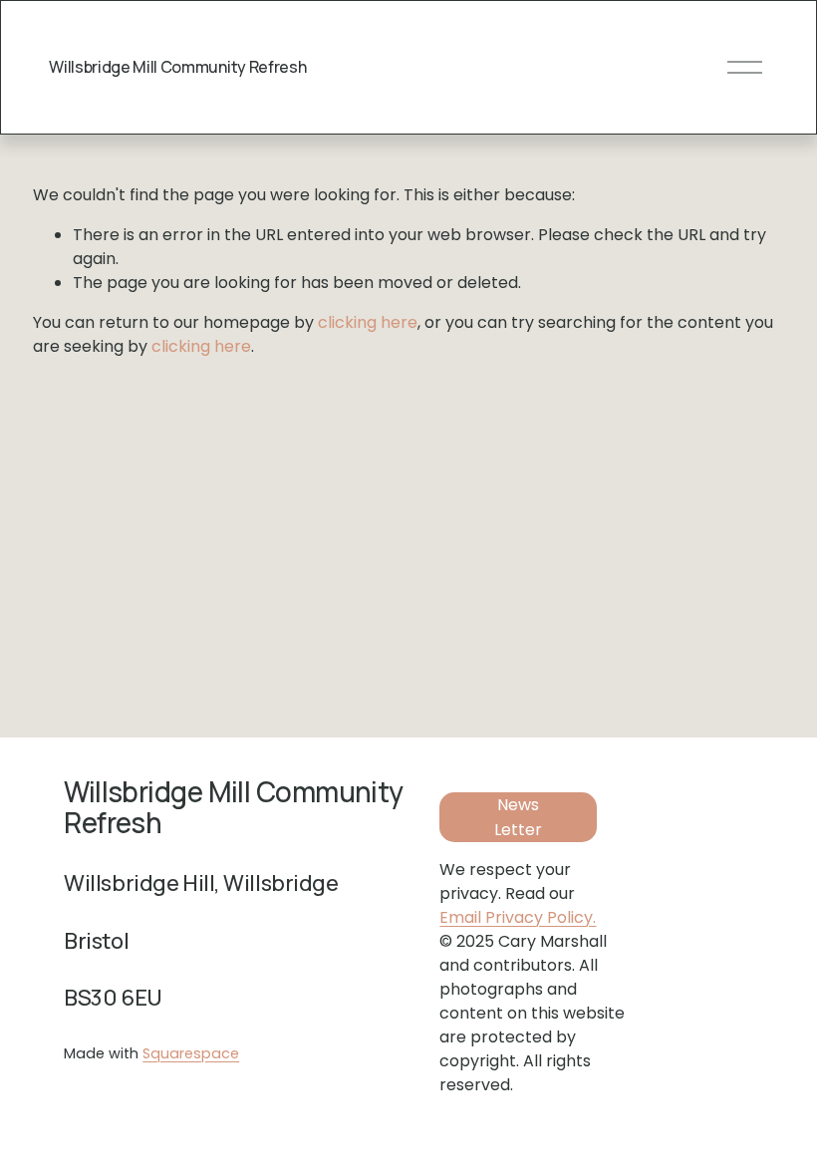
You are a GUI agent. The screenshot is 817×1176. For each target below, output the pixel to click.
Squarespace (190, 1053)
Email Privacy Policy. (517, 917)
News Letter (518, 817)
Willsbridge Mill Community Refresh (177, 67)
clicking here (367, 322)
